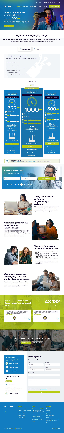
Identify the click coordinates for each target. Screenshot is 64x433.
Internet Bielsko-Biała (22, 408)
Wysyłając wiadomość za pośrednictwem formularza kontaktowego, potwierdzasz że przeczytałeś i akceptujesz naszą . (42, 389)
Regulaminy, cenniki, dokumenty (52, 418)
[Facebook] (52, 2)
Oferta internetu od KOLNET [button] (37, 408)
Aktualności (48, 410)
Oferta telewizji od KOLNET (37, 419)
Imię (4, 176)
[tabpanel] (17, 316)
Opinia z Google (9, 314)
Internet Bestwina (21, 417)
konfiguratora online (31, 161)
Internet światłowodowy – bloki (38, 411)
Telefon (22, 176)
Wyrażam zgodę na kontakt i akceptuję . (14, 180)
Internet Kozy (21, 412)
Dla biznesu (48, 412)
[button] (47, 2)
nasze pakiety (17, 161)
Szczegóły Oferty (11, 150)
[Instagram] (54, 2)
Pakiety (33, 421)
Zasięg (47, 413)
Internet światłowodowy (37, 410)
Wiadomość (30, 377)
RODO (47, 422)
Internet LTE (35, 413)
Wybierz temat (31, 372)
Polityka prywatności (18, 428)
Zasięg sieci (38, 2)
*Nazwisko (47, 362)
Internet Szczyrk (21, 413)
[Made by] (57, 428)
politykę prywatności (20, 180)
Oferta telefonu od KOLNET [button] (37, 414)
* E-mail (29, 367)
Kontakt (47, 417)
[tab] (25, 48)
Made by (53, 428)
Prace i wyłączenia (50, 415)
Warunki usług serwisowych (51, 420)
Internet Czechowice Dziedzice (24, 410)
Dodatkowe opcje (11, 152)
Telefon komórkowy (36, 416)
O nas (47, 408)
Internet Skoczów (21, 415)
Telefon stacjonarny (36, 417)
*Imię (29, 362)
